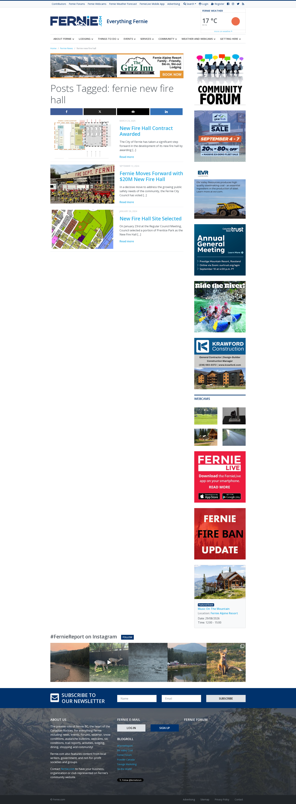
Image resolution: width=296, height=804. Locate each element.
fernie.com (68, 769)
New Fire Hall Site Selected (151, 218)
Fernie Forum (124, 755)
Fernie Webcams (97, 3)
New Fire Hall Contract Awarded (146, 131)
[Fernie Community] (78, 20)
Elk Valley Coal (125, 750)
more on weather (222, 31)
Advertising (173, 3)
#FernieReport (125, 745)
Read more (127, 157)
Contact (239, 799)
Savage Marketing (127, 764)
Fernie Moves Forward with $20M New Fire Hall (151, 176)
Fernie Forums (77, 3)
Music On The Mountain (214, 609)
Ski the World (124, 769)
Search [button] (190, 3)
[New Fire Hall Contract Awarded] (82, 138)
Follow (127, 637)
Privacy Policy (222, 799)
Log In (131, 728)
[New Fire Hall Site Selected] (82, 229)
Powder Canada (126, 759)
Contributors (59, 3)
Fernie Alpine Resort (224, 613)
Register (219, 3)
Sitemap (204, 799)
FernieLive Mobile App (152, 3)
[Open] (69, 662)
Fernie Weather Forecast (123, 3)
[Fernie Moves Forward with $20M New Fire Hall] (82, 184)
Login (204, 3)
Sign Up (164, 728)
